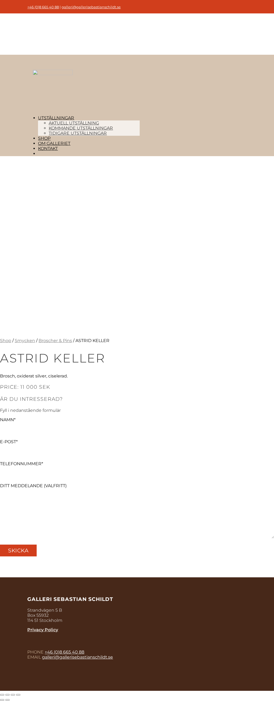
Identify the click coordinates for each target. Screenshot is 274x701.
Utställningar (56, 117)
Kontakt (48, 148)
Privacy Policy (42, 629)
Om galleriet (54, 143)
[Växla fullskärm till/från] (13, 695)
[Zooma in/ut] (18, 695)
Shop (44, 138)
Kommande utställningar (81, 128)
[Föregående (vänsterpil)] (2, 700)
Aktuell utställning (74, 123)
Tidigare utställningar (78, 133)
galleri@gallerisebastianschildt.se (91, 7)
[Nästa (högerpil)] (7, 700)
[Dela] (7, 695)
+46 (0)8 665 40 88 (43, 7)
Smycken (25, 340)
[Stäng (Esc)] (2, 695)
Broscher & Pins (55, 340)
